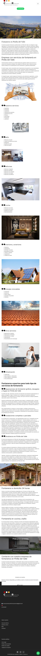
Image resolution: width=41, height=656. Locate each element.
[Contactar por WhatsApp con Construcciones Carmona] (38, 653)
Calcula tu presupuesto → (20, 546)
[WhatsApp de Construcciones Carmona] (23, 652)
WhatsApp (21, 8)
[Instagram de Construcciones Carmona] (20, 652)
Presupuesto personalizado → (20, 550)
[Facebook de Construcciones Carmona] (17, 652)
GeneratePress (30, 654)
